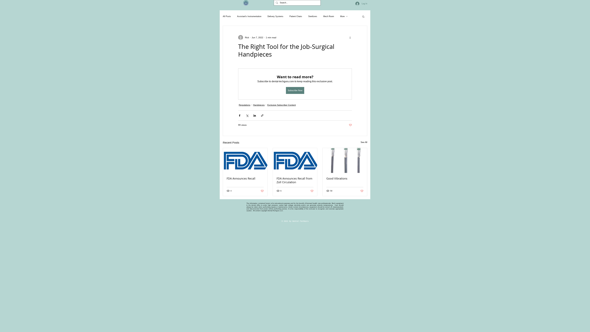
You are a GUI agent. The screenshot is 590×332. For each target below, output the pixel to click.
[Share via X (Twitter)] (247, 115)
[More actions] (350, 37)
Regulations (244, 105)
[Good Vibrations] (345, 160)
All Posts (227, 16)
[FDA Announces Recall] (245, 160)
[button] (363, 16)
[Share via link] (262, 115)
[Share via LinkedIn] (254, 115)
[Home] (246, 3)
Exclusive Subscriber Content (281, 105)
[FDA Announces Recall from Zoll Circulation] (295, 160)
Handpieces (259, 105)
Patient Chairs (295, 16)
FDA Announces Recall (241, 178)
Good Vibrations (336, 178)
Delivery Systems (275, 16)
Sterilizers (312, 16)
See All (364, 142)
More (342, 16)
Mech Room (328, 16)
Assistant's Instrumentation (249, 16)
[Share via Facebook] (239, 115)
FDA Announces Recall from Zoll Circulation (294, 180)
